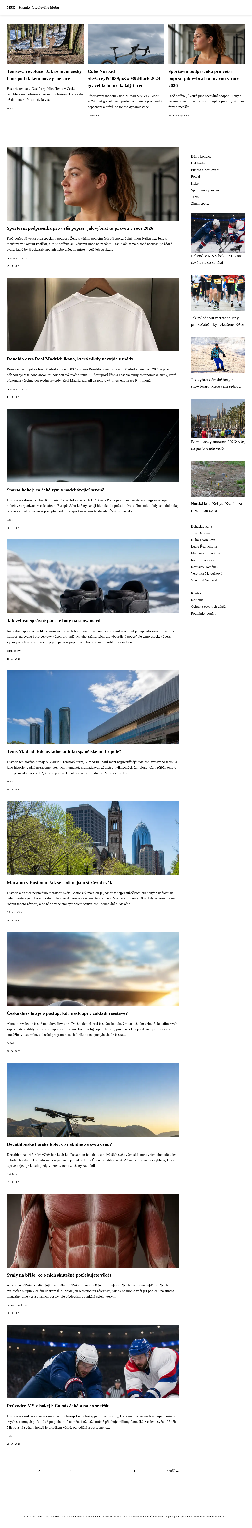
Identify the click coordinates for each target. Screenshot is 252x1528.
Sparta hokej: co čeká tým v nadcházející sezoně (55, 489)
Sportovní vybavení (179, 115)
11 (135, 1471)
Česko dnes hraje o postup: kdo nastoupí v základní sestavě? (67, 1013)
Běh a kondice (14, 912)
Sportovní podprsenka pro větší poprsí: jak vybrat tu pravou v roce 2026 (203, 78)
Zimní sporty (14, 650)
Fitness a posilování (17, 1305)
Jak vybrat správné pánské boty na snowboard (53, 620)
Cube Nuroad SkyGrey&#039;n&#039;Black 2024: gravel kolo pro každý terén (125, 78)
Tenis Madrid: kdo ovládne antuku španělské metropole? (64, 751)
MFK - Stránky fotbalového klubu (33, 7)
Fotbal (10, 1043)
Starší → (173, 1471)
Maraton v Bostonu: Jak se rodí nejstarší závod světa (60, 882)
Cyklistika (93, 115)
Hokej (10, 519)
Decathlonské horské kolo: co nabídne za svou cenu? (59, 1144)
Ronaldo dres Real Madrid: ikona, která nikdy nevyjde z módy (70, 358)
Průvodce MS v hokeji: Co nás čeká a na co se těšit (58, 1405)
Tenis (10, 108)
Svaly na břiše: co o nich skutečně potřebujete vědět (59, 1275)
